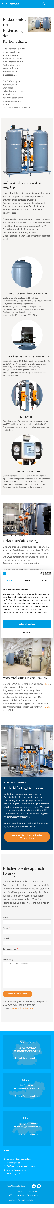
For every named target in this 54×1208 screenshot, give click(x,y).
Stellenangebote (14, 1174)
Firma (6, 917)
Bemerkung (8, 960)
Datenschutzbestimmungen (23, 1008)
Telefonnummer (10, 949)
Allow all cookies (27, 624)
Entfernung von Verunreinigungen (21, 1166)
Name (6, 928)
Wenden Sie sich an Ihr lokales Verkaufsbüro (27, 836)
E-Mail (6, 938)
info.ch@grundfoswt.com (28, 1127)
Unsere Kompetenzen (16, 1170)
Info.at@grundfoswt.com (28, 1088)
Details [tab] (27, 580)
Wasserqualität (13, 1163)
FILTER (46, 684)
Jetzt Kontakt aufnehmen (28, 1058)
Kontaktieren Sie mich (17, 994)
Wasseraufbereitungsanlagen (19, 1159)
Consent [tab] (10, 580)
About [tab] (44, 580)
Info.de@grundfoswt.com (28, 1051)
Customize (25, 632)
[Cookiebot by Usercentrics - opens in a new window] (39, 573)
